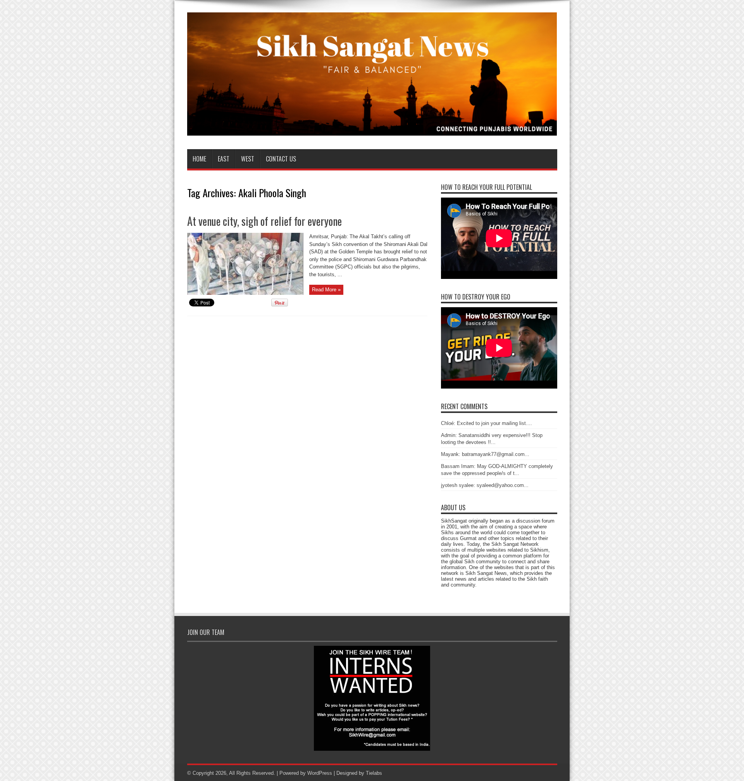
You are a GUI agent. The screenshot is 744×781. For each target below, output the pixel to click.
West (247, 158)
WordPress (319, 773)
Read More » (326, 289)
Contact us (281, 158)
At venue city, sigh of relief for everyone (264, 221)
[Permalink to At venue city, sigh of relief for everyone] (245, 293)
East (223, 158)
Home (199, 158)
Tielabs (374, 773)
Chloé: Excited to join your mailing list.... (486, 423)
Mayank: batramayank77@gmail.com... (485, 454)
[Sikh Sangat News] (372, 129)
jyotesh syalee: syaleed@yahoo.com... (485, 485)
